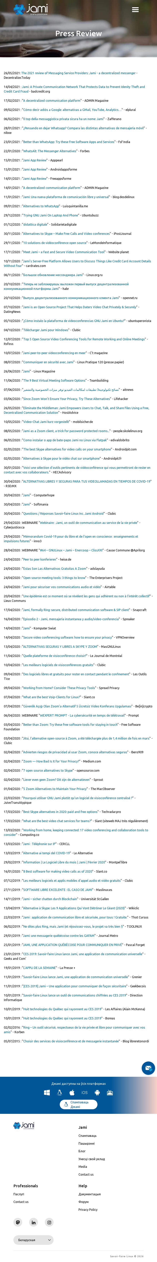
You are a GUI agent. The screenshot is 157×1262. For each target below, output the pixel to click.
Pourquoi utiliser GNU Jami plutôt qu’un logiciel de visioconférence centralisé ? (77, 798)
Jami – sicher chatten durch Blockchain (50, 899)
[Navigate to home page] (30, 9)
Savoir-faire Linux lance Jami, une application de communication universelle (75, 977)
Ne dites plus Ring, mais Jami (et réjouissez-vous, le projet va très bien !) (73, 926)
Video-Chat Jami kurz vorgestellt (46, 421)
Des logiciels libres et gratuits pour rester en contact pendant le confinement (76, 674)
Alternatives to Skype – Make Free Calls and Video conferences (66, 233)
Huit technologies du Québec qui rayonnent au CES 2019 (62, 1009)
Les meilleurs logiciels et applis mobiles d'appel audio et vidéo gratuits (72, 880)
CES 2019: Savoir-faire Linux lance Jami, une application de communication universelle (82, 954)
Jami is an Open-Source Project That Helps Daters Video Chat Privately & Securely (79, 307)
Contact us (86, 1174)
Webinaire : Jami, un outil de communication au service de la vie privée (88, 522)
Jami (26, 371)
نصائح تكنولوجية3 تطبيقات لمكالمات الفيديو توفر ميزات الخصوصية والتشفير (71, 389)
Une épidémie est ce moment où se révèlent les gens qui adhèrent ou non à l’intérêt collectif (86, 596)
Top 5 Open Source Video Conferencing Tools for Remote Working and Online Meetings (84, 339)
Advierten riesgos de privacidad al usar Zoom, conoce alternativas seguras (75, 752)
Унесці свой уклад (91, 1159)
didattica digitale (35, 224)
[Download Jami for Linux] (60, 1094)
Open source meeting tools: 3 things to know (54, 577)
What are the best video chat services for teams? (57, 821)
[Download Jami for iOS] (85, 1094)
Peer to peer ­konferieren (39, 559)
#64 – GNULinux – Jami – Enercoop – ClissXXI (71, 550)
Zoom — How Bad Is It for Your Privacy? (51, 761)
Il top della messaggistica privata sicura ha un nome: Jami (63, 119)
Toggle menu (138, 9)
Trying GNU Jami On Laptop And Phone (50, 215)
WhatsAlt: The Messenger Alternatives (49, 151)
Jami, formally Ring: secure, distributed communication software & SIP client (76, 610)
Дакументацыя (89, 1194)
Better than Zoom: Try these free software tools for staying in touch (70, 724)
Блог (81, 1151)
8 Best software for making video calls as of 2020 (57, 871)
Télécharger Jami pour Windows (45, 330)
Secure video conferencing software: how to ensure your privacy (67, 637)
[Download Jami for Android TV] (110, 1094)
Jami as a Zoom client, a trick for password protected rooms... (66, 431)
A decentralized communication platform (51, 100)
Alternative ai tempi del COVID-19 (46, 853)
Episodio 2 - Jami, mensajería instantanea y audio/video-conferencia (71, 619)
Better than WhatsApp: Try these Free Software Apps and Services (68, 142)
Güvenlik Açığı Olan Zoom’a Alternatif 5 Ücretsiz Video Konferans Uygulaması (77, 706)
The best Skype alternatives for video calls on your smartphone (67, 449)
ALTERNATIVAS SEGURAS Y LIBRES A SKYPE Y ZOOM (60, 646)
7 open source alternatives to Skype (48, 770)
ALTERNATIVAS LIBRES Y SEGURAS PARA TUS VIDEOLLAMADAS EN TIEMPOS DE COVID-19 (86, 481)
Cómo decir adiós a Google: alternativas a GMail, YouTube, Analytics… (72, 109)
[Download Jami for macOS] (72, 1094)
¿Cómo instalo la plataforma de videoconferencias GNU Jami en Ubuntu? (73, 321)
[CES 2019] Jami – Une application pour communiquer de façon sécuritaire (74, 986)
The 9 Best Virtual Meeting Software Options (54, 380)
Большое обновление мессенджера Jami (53, 275)
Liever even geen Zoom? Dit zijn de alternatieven (56, 779)
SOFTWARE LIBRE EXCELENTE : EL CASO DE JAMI (57, 889)
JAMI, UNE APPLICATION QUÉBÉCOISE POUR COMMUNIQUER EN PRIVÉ (72, 945)
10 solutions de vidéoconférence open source (54, 243)
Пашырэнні (86, 1143)
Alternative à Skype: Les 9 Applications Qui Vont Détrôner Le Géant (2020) (74, 908)
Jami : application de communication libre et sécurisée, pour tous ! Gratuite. (75, 917)
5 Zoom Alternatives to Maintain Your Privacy (55, 789)
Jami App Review (34, 160)
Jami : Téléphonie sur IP (39, 844)
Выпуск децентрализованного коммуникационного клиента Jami (71, 298)
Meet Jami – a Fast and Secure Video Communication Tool (63, 252)
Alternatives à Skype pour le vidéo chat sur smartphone (61, 458)
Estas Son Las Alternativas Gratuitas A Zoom (54, 568)
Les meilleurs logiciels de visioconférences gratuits (58, 665)
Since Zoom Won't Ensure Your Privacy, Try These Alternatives (66, 399)
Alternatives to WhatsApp (41, 206)
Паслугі (18, 1194)
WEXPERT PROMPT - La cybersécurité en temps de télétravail (82, 715)
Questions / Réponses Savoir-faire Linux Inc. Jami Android (63, 513)
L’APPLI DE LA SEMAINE (39, 967)
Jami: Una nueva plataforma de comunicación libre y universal (66, 197)
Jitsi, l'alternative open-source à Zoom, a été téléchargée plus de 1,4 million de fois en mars (86, 738)
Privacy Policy (87, 1209)
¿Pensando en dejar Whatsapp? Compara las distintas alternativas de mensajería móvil (83, 128)
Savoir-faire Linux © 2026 (127, 1256)
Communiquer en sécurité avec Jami (48, 362)
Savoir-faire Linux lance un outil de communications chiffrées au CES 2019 (74, 995)
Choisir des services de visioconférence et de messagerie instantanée (71, 1041)
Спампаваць (87, 1135)
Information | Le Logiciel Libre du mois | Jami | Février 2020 (64, 862)
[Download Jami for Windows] (47, 1094)
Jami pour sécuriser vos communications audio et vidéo (62, 587)
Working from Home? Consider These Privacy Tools (59, 688)
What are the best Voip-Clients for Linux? (51, 697)
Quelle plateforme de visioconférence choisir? (54, 655)
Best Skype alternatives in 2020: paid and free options (60, 811)
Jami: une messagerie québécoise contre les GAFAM (58, 935)
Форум (83, 1201)
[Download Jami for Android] (97, 1094)
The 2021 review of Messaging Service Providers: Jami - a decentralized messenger (78, 73)
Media (82, 1166)
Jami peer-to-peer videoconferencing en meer (54, 353)
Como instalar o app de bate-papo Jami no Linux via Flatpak (65, 440)
